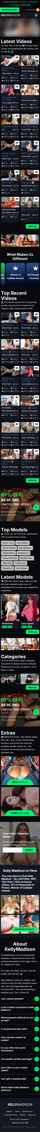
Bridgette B (7, 568)
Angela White (8, 553)
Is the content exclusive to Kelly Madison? (17, 1008)
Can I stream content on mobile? (13, 1039)
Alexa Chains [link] (7, 355)
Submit (29, 850)
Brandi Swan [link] (26, 186)
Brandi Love (8, 543)
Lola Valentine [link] (27, 467)
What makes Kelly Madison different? (15, 1089)
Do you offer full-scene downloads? (13, 1049)
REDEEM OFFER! (9, 10)
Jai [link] (3, 129)
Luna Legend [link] (7, 103)
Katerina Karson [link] (28, 411)
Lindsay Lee (20, 563)
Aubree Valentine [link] (9, 467)
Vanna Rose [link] (7, 73)
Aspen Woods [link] (27, 71)
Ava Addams (22, 543)
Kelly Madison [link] (7, 212)
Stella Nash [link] (6, 159)
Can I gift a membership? (13, 1079)
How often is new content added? (14, 1069)
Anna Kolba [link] (26, 129)
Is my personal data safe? (14, 1029)
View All (32, 226)
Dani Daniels (21, 568)
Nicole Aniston (9, 548)
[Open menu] (36, 15)
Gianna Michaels (10, 558)
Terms (17, 1111)
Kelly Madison (25, 548)
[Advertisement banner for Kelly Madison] (20, 240)
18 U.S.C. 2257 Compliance (19, 1119)
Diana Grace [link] (7, 186)
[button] (38, 612)
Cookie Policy (27, 1111)
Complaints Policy (10, 1115)
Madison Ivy (23, 553)
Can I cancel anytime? (12, 998)
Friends (22, 1115)
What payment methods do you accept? (17, 1019)
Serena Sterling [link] (27, 100)
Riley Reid (7, 563)
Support (9, 1111)
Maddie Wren (26, 558)
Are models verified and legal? (16, 1059)
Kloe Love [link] (25, 215)
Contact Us (32, 1115)
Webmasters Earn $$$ (20, 1123)
